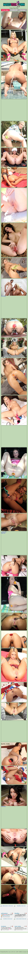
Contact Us (25, 951)
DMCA (20, 951)
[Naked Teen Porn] (14, 4)
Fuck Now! (22, 10)
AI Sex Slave (5, 10)
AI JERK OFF (14, 10)
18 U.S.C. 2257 (14, 951)
